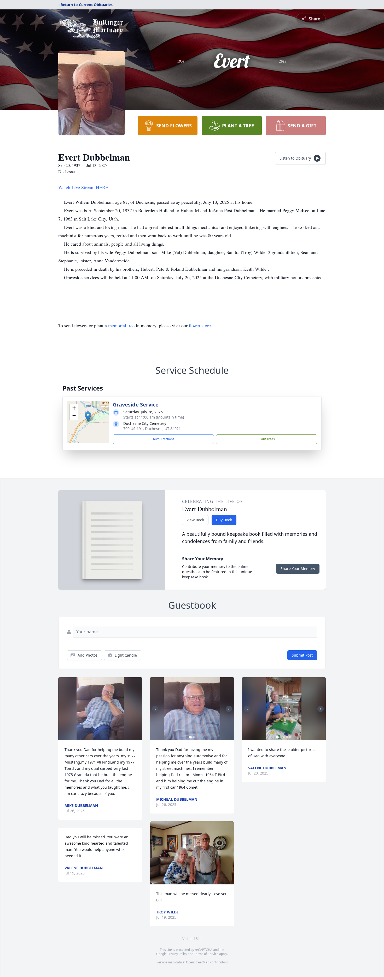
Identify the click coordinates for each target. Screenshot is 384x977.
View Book (195, 519)
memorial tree (121, 325)
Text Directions (163, 439)
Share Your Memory (298, 568)
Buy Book (224, 519)
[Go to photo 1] (190, 737)
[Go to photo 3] (284, 737)
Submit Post (302, 655)
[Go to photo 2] (194, 737)
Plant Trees (267, 439)
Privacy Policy (177, 954)
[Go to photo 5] (290, 737)
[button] (88, 416)
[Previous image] (155, 709)
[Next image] (229, 709)
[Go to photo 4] (287, 737)
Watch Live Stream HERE (83, 187)
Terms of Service (206, 954)
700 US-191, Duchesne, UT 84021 (152, 428)
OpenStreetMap (197, 962)
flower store (200, 325)
